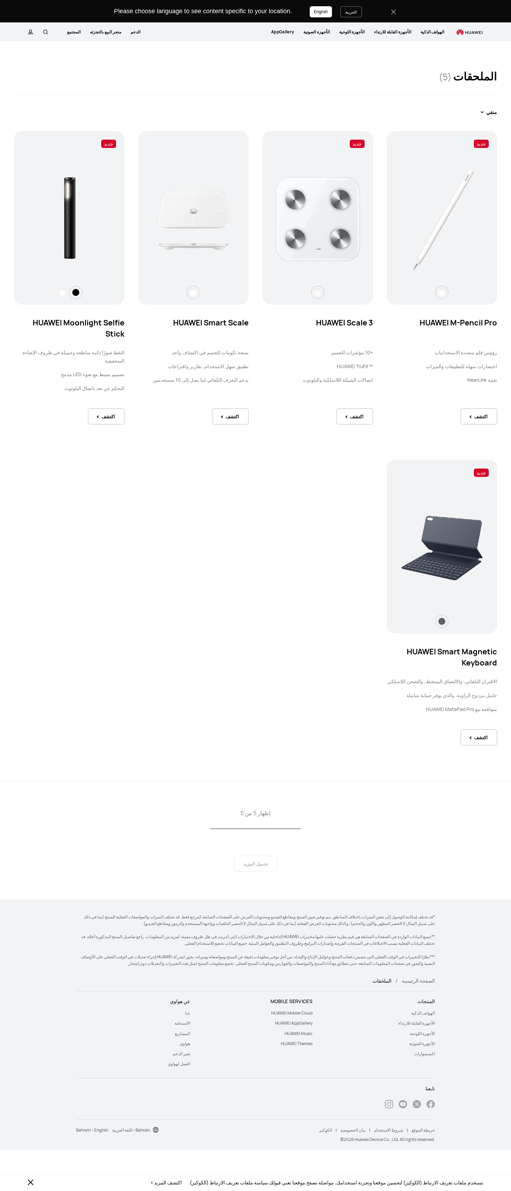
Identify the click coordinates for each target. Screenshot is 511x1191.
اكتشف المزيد (168, 1183)
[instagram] (389, 1105)
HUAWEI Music (299, 1033)
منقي (491, 112)
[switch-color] (441, 292)
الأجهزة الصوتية (316, 32)
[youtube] (403, 1105)
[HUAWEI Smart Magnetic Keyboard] (442, 548)
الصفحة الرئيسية (418, 980)
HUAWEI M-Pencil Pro (458, 322)
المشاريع (182, 1033)
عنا (187, 1013)
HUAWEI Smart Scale (211, 322)
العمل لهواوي (179, 1064)
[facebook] (431, 1105)
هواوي (185, 1044)
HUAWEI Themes (297, 1044)
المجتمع (74, 32)
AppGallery (282, 32)
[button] (45, 32)
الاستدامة (182, 1023)
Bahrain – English (92, 1130)
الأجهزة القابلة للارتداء (392, 32)
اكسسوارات (424, 1054)
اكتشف (481, 416)
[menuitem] (432, 32)
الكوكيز (325, 1130)
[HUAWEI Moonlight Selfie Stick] (69, 219)
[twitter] (417, 1105)
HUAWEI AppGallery (294, 1023)
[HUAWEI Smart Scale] (193, 219)
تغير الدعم (181, 1054)
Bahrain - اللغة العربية (131, 1130)
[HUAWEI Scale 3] (318, 219)
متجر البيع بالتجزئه (105, 32)
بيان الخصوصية (353, 1130)
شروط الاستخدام (388, 1130)
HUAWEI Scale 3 (344, 322)
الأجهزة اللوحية (352, 32)
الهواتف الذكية (432, 32)
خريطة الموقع (423, 1130)
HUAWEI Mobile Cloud (292, 1013)
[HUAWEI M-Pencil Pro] (442, 219)
